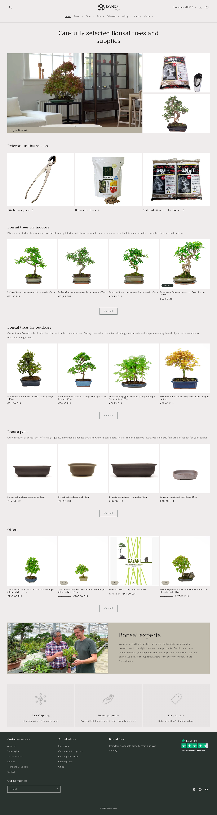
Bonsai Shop (112, 808)
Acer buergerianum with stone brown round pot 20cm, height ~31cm (30, 590)
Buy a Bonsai (18, 130)
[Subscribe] (57, 789)
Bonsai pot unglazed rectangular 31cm (128, 497)
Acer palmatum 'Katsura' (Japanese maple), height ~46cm (184, 398)
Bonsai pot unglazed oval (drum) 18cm (179, 497)
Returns (11, 762)
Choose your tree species (70, 751)
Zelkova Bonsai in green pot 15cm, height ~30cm (31, 292)
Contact (11, 772)
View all (108, 311)
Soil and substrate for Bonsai (162, 210)
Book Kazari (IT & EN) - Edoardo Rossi (127, 589)
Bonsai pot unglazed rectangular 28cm (26, 497)
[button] (10, 7)
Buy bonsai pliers (18, 210)
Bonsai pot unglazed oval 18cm (73, 497)
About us (11, 746)
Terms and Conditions (17, 767)
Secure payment (15, 756)
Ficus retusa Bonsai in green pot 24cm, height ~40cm (182, 293)
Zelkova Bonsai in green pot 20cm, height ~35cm (82, 292)
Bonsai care (64, 746)
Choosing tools (65, 762)
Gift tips (62, 767)
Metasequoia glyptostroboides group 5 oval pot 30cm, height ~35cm (132, 398)
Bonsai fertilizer (85, 210)
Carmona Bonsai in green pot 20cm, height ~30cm (134, 292)
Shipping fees (13, 751)
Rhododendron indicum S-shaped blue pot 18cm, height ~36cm (82, 398)
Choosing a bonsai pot (69, 756)
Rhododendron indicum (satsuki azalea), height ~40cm (30, 398)
